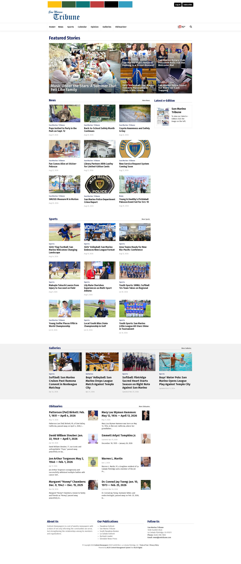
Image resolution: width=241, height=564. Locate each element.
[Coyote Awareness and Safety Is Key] (135, 113)
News (52, 100)
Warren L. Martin (112, 458)
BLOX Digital (138, 548)
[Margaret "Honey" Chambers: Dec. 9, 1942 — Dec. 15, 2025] (93, 485)
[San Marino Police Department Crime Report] (99, 184)
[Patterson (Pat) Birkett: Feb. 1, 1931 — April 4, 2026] (93, 415)
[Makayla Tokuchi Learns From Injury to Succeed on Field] (64, 270)
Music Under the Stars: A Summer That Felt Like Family (83, 88)
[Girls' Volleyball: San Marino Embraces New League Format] (99, 232)
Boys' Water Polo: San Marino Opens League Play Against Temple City (174, 381)
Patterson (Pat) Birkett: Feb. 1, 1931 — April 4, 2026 (66, 414)
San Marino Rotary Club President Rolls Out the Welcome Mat (171, 63)
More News (146, 100)
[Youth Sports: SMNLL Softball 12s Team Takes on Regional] (135, 270)
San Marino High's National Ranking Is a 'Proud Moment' (138, 64)
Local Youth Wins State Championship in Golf (96, 325)
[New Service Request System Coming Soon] (135, 149)
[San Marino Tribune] (163, 117)
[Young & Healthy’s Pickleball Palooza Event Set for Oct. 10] (135, 184)
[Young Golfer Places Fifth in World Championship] (64, 308)
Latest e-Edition (164, 100)
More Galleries (186, 348)
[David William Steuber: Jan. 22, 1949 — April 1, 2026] (93, 439)
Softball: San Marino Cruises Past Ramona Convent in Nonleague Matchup (63, 382)
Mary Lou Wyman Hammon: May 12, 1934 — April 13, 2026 (119, 414)
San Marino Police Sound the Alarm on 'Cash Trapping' (172, 88)
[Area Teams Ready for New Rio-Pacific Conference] (135, 232)
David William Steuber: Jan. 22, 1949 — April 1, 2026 (66, 437)
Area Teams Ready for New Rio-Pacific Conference (132, 248)
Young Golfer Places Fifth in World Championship (63, 325)
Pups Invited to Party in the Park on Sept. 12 (63, 129)
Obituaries (55, 406)
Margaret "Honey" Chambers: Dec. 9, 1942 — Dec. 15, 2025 (67, 483)
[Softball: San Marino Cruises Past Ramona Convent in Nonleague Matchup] (65, 361)
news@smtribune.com (162, 537)
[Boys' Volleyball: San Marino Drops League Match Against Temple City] (102, 361)
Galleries (55, 348)
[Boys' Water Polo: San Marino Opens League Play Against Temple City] (175, 361)
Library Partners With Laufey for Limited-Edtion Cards (98, 165)
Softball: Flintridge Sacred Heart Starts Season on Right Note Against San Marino (136, 382)
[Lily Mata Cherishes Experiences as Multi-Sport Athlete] (99, 270)
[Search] (191, 27)
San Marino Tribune (59, 82)
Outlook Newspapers (101, 545)
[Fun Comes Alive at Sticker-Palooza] (64, 149)
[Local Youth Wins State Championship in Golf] (99, 308)
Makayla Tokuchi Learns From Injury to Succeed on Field (64, 286)
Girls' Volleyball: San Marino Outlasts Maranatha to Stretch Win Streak (138, 88)
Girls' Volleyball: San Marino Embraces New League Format (99, 248)
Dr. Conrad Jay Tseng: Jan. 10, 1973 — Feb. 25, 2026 (120, 483)
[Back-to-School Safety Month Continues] (99, 113)
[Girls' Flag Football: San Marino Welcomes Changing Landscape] (64, 232)
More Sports (146, 219)
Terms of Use (144, 545)
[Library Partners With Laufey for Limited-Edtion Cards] (99, 149)
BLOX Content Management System (118, 548)
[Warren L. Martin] (146, 462)
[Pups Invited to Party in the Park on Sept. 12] (64, 113)
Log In (177, 5)
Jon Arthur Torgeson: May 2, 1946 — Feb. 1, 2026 (66, 460)
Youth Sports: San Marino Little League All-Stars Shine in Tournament (133, 326)
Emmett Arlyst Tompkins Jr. (119, 435)
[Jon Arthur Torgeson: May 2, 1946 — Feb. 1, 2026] (93, 462)
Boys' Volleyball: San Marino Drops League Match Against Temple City (100, 382)
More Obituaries (144, 406)
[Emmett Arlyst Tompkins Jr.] (146, 439)
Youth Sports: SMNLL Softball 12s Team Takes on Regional (134, 286)
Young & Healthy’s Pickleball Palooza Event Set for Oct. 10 (134, 200)
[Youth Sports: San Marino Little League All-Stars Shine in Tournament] (135, 308)
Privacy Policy (154, 545)
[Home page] (64, 15)
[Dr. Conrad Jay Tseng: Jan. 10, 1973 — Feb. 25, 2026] (146, 485)
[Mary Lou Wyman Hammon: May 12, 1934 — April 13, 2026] (146, 415)
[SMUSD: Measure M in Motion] (64, 184)
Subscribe (188, 5)
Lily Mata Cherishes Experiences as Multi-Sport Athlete (98, 288)
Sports (125, 82)
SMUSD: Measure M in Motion (63, 199)
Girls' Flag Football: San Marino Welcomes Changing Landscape (63, 250)
